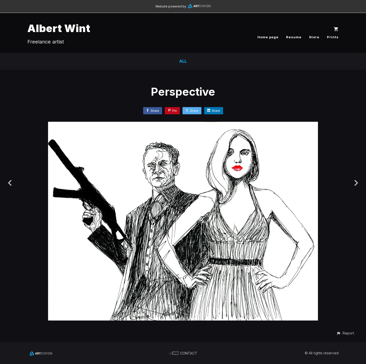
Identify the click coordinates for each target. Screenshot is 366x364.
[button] (345, 333)
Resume (294, 37)
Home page (268, 37)
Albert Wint (58, 28)
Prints (333, 37)
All (183, 61)
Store (314, 37)
